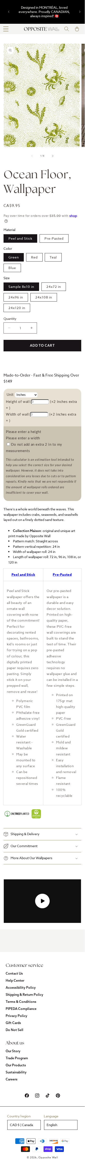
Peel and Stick (20, 238)
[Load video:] (42, 901)
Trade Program (17, 1058)
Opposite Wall (48, 1157)
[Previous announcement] (9, 12)
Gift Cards (13, 1022)
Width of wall (17, 414)
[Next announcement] (80, 12)
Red (34, 257)
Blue (12, 268)
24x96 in (15, 297)
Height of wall (18, 402)
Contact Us (14, 973)
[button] (6, 29)
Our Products (16, 1065)
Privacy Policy (16, 1015)
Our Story (13, 1051)
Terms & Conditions (21, 1001)
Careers (11, 1079)
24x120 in (16, 308)
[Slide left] (32, 156)
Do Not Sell (14, 1030)
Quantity (10, 318)
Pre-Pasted (54, 238)
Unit (10, 395)
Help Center (15, 980)
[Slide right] (53, 156)
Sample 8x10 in (21, 286)
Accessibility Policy (21, 987)
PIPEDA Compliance (21, 1008)
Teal (53, 257)
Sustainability (16, 1072)
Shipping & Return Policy (24, 994)
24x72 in (53, 286)
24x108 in (43, 297)
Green (13, 257)
